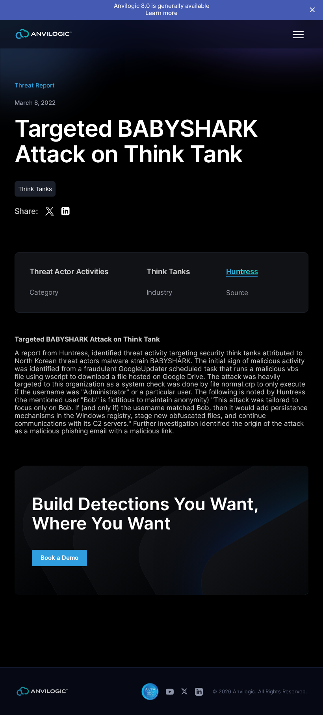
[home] (43, 34)
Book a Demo (59, 557)
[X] (184, 691)
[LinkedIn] (199, 691)
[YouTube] (170, 691)
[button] (298, 34)
